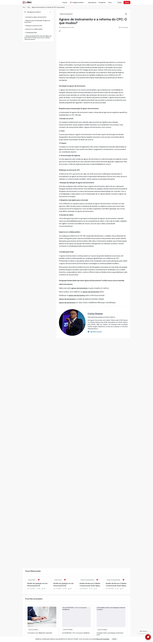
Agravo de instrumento (67, 299)
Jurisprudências (92, 2)
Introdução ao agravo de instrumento (36, 17)
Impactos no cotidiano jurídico (34, 29)
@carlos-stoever (96, 332)
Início (24, 7)
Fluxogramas (102, 2)
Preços (110, 2)
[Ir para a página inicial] (27, 2)
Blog (29, 7)
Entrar (119, 2)
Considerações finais (31, 32)
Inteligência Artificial (77, 2)
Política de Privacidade (102, 639)
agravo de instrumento (79, 288)
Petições (64, 2)
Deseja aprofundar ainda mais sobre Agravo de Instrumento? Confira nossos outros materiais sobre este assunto (37, 37)
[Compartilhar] (126, 14)
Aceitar (114, 639)
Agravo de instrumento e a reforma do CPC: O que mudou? (48, 7)
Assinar (127, 2)
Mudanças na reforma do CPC (34, 25)
